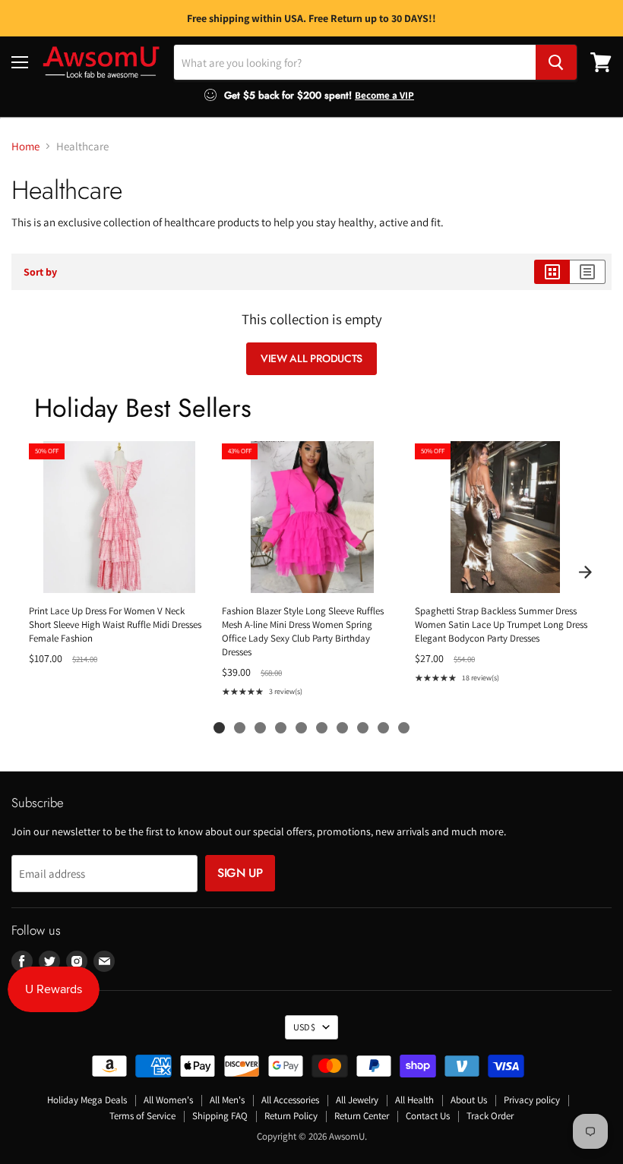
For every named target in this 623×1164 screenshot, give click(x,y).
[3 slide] (260, 727)
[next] (585, 572)
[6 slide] (321, 727)
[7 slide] (342, 727)
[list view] (588, 272)
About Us (469, 1099)
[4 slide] (280, 727)
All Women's (168, 1099)
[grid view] (552, 272)
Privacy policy (532, 1099)
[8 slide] (362, 727)
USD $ (304, 1027)
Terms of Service (142, 1115)
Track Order (490, 1115)
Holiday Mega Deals (87, 1099)
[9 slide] (383, 727)
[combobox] (355, 62)
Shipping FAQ (220, 1115)
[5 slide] (301, 727)
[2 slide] (239, 727)
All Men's (227, 1099)
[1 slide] (219, 727)
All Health (414, 1099)
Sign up (240, 873)
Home (25, 146)
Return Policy (291, 1115)
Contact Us (428, 1115)
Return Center (361, 1115)
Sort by (40, 272)
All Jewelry (357, 1099)
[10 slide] (404, 727)
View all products (311, 358)
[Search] (556, 62)
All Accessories (290, 1099)
